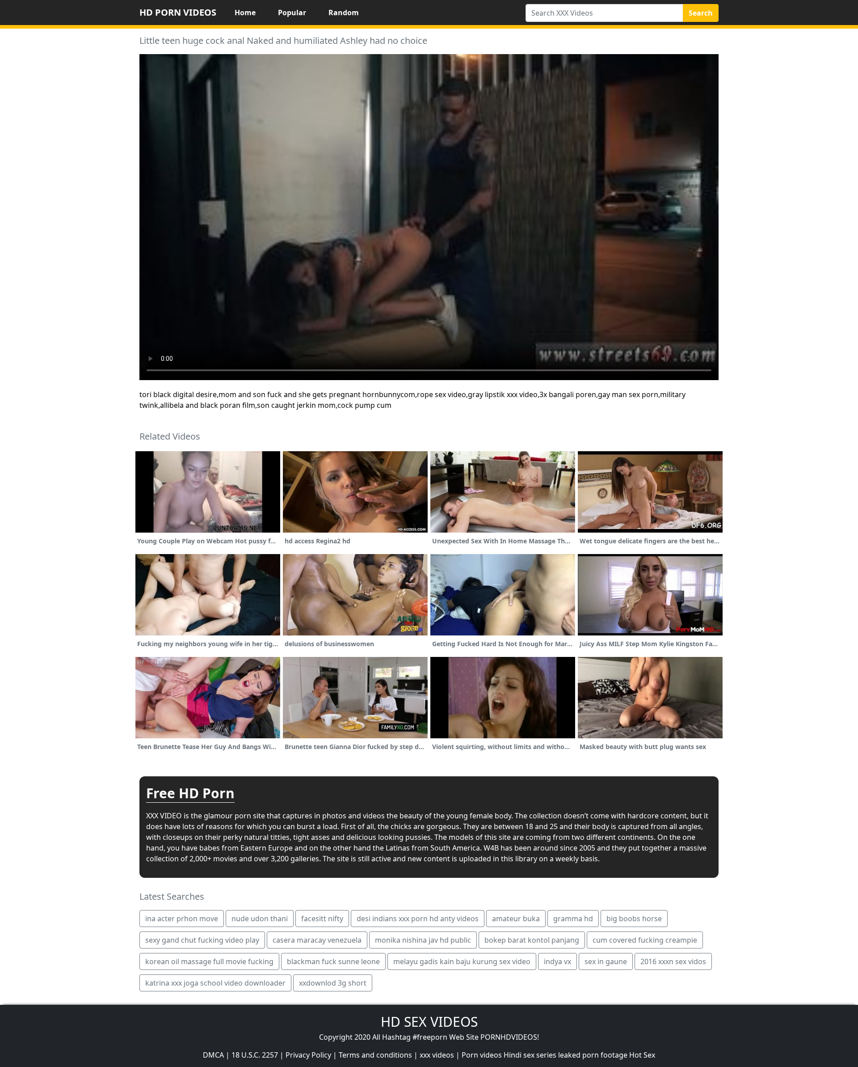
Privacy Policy (308, 1055)
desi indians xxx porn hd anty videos (418, 918)
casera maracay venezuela (317, 940)
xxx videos (437, 1055)
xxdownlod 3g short (332, 983)
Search (701, 13)
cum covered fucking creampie (645, 940)
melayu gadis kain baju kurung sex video (461, 961)
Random (343, 12)
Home (245, 12)
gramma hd (573, 918)
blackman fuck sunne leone (333, 961)
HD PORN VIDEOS (177, 12)
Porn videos (482, 1055)
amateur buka (516, 918)
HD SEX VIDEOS (429, 1021)
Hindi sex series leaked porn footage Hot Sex (579, 1055)
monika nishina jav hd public (423, 940)
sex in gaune (606, 961)
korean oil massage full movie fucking (209, 961)
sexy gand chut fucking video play (202, 940)
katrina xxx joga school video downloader (215, 983)
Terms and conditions (375, 1055)
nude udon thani (259, 918)
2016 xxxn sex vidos (673, 961)
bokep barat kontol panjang (531, 940)
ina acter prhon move (181, 918)
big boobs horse (634, 918)
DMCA (213, 1055)
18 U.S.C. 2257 (254, 1055)
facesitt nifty (322, 918)
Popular (292, 12)
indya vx (557, 961)
